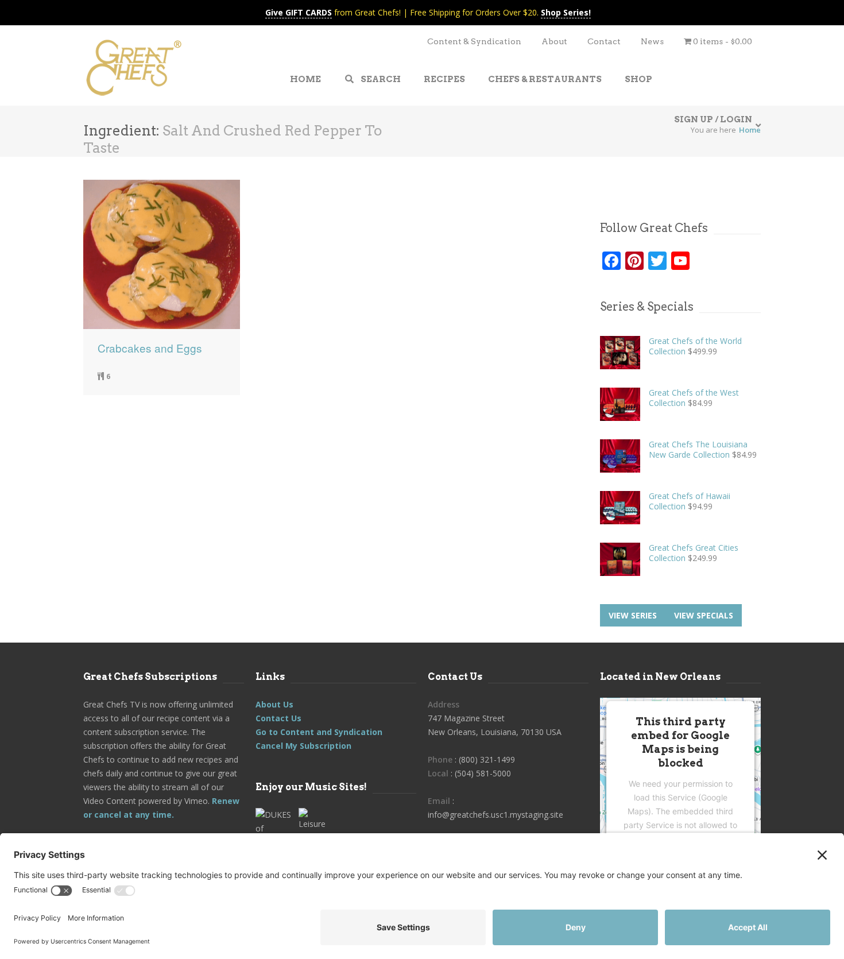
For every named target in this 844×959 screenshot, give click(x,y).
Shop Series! (566, 12)
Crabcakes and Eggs (150, 348)
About (554, 41)
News (652, 41)
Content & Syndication (474, 41)
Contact (604, 41)
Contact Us (278, 718)
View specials (703, 615)
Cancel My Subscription (303, 745)
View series (633, 615)
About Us (274, 704)
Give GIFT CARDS (298, 12)
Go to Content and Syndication (318, 731)
